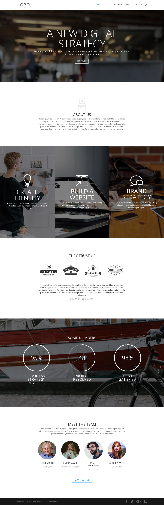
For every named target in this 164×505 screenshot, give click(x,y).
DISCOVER (82, 61)
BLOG (128, 5)
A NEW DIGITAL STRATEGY (82, 38)
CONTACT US (82, 479)
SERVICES (107, 5)
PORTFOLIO (118, 5)
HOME (97, 5)
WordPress (31, 501)
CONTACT (138, 5)
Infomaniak (53, 501)
